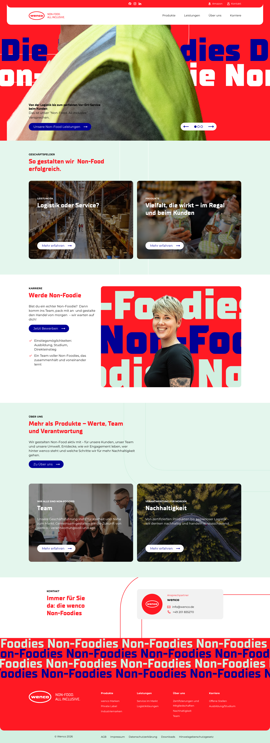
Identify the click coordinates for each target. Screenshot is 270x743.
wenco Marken (110, 701)
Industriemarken (111, 711)
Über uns (215, 15)
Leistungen (192, 15)
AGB (103, 736)
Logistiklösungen (148, 706)
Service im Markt (147, 701)
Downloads (168, 736)
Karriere (235, 15)
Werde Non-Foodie (55, 295)
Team (176, 716)
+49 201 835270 (183, 612)
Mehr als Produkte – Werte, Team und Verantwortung (76, 427)
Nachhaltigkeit (182, 710)
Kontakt (236, 3)
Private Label (109, 706)
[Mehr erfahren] (81, 220)
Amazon (217, 3)
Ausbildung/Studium (222, 706)
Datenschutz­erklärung (143, 736)
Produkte (168, 15)
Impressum (117, 736)
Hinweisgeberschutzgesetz (196, 736)
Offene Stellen (218, 701)
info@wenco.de (183, 607)
